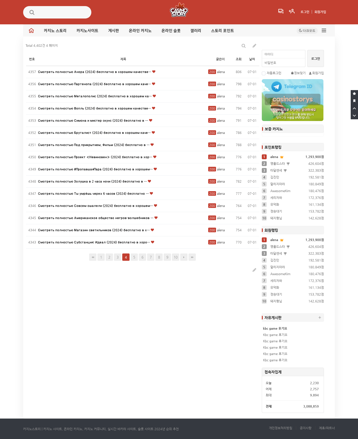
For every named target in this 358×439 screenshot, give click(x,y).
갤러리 (195, 30)
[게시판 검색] (243, 45)
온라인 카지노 (140, 30)
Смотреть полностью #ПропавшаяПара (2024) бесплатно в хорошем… (96, 169)
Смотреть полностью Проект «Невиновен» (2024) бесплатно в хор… (95, 157)
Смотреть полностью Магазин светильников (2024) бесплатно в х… (94, 230)
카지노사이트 (87, 30)
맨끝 (192, 257)
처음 (92, 257)
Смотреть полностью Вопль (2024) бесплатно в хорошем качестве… (95, 108)
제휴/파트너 (327, 428)
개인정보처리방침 (280, 428)
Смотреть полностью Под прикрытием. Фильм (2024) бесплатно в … (94, 145)
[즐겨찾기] (354, 93)
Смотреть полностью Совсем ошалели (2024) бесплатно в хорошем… (96, 205)
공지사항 (305, 428)
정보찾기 (300, 73)
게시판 (113, 30)
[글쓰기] (254, 45)
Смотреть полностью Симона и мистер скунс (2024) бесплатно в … (93, 120)
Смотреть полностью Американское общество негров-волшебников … (96, 218)
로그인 (305, 12)
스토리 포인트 (222, 30)
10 (176, 257)
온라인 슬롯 (171, 30)
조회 (239, 59)
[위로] (354, 108)
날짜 (252, 59)
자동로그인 (274, 73)
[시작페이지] (354, 101)
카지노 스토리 (55, 30)
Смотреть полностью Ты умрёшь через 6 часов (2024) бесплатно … (94, 193)
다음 (184, 257)
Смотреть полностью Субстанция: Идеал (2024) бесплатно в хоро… (94, 242)
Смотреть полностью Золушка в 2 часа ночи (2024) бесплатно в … (93, 181)
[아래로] (354, 115)
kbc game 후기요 (275, 328)
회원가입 (320, 12)
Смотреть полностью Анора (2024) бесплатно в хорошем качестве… (95, 72)
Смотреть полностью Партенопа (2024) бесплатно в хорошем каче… (95, 84)
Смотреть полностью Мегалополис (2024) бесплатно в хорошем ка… (95, 96)
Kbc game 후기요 (275, 334)
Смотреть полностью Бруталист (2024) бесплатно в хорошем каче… (95, 132)
